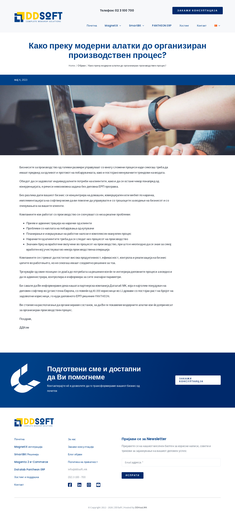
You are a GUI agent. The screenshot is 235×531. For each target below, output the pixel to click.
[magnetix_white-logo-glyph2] (34, 419)
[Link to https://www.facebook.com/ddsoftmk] (70, 484)
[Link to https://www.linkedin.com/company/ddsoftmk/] (80, 484)
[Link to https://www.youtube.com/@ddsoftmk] (99, 484)
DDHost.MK (141, 507)
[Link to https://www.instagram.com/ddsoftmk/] (89, 484)
